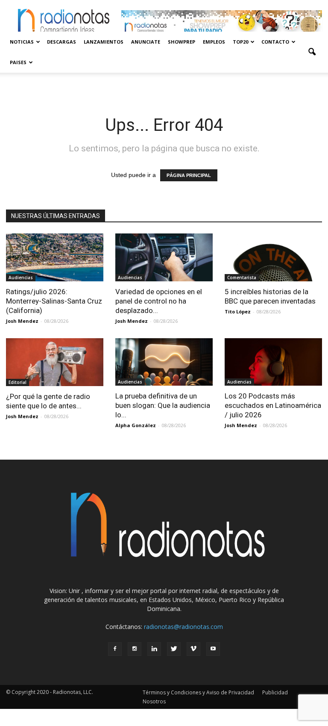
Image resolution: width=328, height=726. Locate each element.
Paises (18, 62)
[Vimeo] (193, 649)
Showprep (181, 41)
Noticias (22, 41)
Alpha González (135, 425)
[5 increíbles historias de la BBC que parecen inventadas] (273, 257)
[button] (312, 52)
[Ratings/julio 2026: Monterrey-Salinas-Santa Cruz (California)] (54, 257)
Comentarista (241, 277)
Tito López (238, 311)
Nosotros (154, 701)
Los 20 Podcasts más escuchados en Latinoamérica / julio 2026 (273, 405)
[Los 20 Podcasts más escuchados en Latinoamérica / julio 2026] (273, 362)
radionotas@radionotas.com (183, 627)
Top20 (240, 41)
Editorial (17, 382)
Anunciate (145, 41)
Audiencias (21, 277)
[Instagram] (134, 649)
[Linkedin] (154, 649)
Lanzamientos (103, 41)
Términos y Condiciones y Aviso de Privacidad (198, 692)
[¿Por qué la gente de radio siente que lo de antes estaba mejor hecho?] (54, 362)
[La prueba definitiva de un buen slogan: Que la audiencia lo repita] (164, 362)
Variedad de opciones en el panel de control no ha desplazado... (158, 301)
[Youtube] (213, 649)
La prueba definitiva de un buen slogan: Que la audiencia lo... (162, 405)
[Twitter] (174, 649)
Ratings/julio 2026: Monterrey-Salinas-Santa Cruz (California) (54, 301)
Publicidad (275, 692)
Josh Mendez (22, 321)
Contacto (275, 41)
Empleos (214, 41)
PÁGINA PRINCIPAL (189, 175)
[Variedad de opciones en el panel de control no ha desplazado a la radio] (164, 257)
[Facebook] (115, 649)
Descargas (61, 41)
